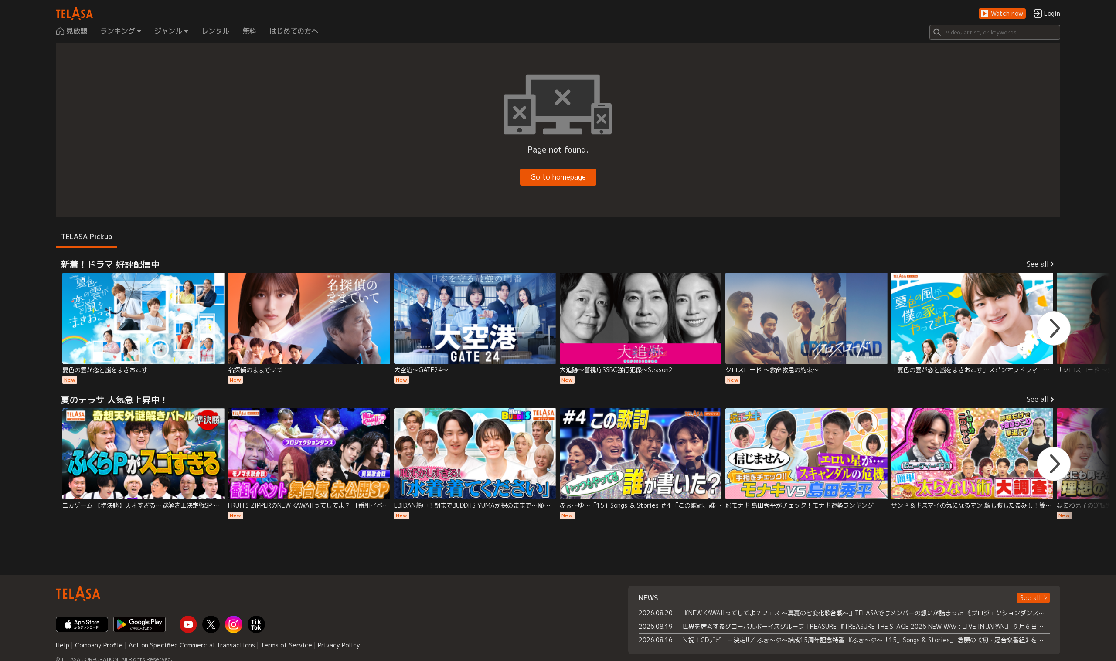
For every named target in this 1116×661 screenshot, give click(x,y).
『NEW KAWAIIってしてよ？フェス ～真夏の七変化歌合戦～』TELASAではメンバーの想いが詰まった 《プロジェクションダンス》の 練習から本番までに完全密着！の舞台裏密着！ (866, 613)
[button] (1002, 13)
